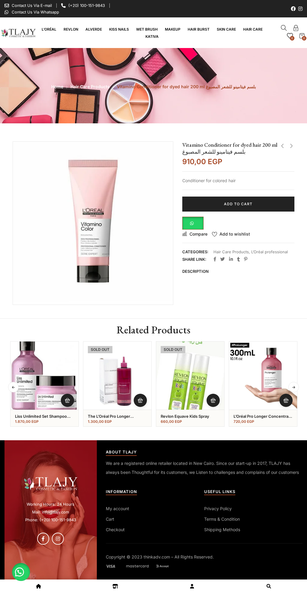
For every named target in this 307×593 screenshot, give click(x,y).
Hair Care (253, 29)
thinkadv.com (157, 556)
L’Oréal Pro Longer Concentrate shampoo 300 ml (263, 419)
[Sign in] (296, 29)
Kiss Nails (119, 29)
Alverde (93, 29)
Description (195, 271)
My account (117, 508)
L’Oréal (49, 29)
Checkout (115, 529)
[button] (193, 222)
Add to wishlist (234, 233)
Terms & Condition (222, 519)
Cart (110, 519)
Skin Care (226, 29)
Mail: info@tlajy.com (50, 512)
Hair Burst (199, 29)
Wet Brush (147, 29)
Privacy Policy (218, 508)
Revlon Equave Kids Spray (185, 416)
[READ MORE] (140, 400)
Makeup (172, 29)
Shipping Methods (222, 529)
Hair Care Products (90, 86)
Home (57, 86)
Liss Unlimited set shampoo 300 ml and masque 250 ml (41, 419)
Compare (198, 233)
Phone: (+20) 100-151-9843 (50, 519)
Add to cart (238, 204)
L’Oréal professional (269, 251)
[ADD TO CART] (67, 400)
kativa (152, 36)
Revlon (71, 29)
